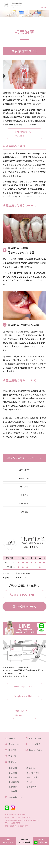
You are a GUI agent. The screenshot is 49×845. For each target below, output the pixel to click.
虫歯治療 (13, 777)
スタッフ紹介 (24, 486)
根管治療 (13, 786)
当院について (24, 470)
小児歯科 (13, 768)
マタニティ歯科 (33, 777)
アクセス (24, 512)
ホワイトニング (33, 772)
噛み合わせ (31, 786)
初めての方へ (24, 478)
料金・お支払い (24, 503)
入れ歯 (29, 782)
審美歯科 (30, 768)
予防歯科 (13, 772)
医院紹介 (24, 495)
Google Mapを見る (23, 696)
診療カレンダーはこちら (22, 713)
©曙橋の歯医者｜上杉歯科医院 (16, 826)
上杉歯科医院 (26, 817)
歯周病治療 (14, 782)
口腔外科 (13, 791)
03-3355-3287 (14, 673)
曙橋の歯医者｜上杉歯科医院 (15, 667)
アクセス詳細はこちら (23, 686)
